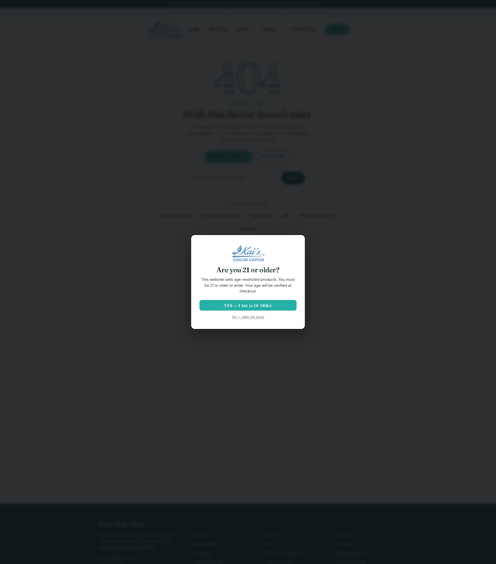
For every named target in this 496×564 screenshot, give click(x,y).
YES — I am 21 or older (248, 305)
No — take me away (248, 317)
